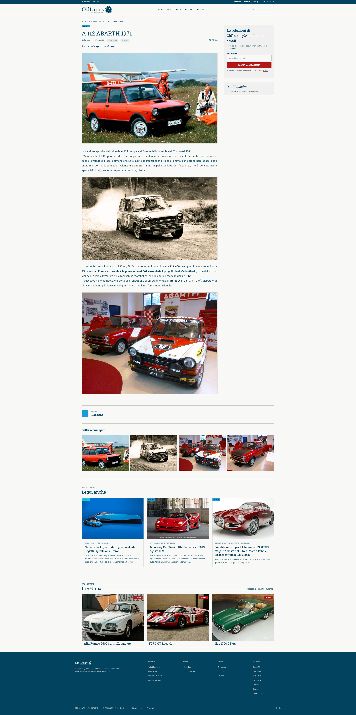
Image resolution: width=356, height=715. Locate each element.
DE (270, 2)
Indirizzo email (232, 53)
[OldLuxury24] (97, 10)
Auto (169, 10)
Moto (178, 10)
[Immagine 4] (250, 453)
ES (273, 2)
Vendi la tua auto (154, 680)
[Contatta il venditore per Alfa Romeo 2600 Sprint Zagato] (85, 598)
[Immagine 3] (202, 453)
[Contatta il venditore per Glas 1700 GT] (215, 598)
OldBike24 (257, 671)
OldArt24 (256, 689)
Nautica (188, 10)
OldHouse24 (257, 685)
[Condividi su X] (213, 40)
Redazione (238, 2)
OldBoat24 (257, 676)
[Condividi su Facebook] (210, 40)
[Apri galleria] (149, 98)
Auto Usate (152, 671)
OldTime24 (257, 680)
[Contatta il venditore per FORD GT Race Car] (150, 598)
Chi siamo (222, 667)
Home (160, 10)
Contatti (247, 2)
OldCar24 (93, 22)
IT (261, 2)
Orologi (200, 10)
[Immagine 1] (105, 453)
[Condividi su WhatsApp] (216, 40)
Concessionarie (189, 671)
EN (264, 2)
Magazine (187, 667)
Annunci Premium (155, 676)
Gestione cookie (139, 708)
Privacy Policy (152, 708)
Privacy (255, 2)
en (280, 708)
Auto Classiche (154, 667)
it (276, 708)
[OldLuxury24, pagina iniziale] (83, 663)
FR (267, 2)
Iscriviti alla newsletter (249, 65)
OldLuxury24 (257, 693)
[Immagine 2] (153, 453)
